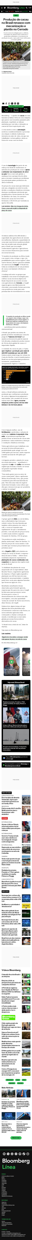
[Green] (16, 1017)
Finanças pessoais (6, 1210)
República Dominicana (7, 1196)
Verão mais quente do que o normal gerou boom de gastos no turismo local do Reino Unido (11, 862)
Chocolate (20, 1083)
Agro (16, 15)
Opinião (3, 1212)
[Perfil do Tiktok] (24, 1154)
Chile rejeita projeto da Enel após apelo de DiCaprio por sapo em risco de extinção (11, 1026)
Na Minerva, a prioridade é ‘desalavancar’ (11, 905)
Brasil (24, 1080)
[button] (3, 103)
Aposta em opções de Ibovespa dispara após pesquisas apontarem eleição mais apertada (10, 932)
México (3, 1179)
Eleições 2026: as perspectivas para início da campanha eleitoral (11, 983)
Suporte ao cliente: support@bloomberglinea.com (14, 1234)
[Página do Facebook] (4, 1154)
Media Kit (4, 1225)
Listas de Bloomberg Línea (8, 1205)
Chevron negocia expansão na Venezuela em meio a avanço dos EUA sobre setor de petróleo (23, 1128)
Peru (3, 1186)
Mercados (4, 1203)
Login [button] (29, 7)
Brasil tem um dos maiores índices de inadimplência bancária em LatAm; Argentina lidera (11, 941)
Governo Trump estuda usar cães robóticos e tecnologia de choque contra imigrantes (10, 839)
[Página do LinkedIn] (20, 1154)
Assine (3, 1221)
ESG (3, 1209)
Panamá (3, 1189)
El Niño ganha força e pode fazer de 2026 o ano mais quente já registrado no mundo (11, 1054)
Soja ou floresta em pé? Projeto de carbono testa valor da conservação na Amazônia (11, 1035)
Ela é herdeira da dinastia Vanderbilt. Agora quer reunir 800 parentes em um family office (10, 800)
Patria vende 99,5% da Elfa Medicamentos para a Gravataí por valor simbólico (11, 811)
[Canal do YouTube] (12, 1154)
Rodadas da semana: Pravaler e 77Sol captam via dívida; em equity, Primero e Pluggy (14, 703)
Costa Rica (4, 1192)
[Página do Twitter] (8, 1154)
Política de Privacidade (7, 1224)
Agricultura (11, 1083)
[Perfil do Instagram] (16, 1154)
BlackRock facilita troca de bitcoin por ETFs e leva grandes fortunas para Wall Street (11, 884)
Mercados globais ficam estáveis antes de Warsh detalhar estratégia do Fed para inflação (11, 913)
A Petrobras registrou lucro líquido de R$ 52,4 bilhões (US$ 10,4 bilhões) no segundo (11, 991)
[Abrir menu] (2, 8)
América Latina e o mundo (8, 1176)
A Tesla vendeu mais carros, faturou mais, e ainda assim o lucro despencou (10, 1009)
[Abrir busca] (26, 8)
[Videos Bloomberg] (16, 970)
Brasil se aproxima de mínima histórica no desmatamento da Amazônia (9, 1063)
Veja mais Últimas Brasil (16, 682)
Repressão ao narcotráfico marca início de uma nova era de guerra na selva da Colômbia (11, 850)
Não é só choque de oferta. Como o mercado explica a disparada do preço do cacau (15, 208)
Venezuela (4, 1183)
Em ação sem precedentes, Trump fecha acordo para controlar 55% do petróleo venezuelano (15, 748)
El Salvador (4, 1193)
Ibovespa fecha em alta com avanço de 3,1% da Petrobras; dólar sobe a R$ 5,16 (11, 923)
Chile (3, 1184)
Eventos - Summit (6, 1231)
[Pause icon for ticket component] (2, 12)
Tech (3, 1206)
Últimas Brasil (10, 1080)
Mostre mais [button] (16, 1138)
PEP (13, 551)
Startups (4, 1208)
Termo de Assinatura (6, 1222)
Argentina (4, 1180)
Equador (4, 1187)
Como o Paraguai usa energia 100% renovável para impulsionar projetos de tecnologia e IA (11, 1072)
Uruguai (3, 1190)
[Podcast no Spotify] (28, 1154)
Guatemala (4, 1194)
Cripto (3, 1215)
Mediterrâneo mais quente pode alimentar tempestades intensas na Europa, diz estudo (11, 1044)
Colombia (4, 1181)
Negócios (4, 1202)
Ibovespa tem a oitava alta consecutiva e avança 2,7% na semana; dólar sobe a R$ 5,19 (11, 898)
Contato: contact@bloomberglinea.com (11, 1233)
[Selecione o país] (5, 8)
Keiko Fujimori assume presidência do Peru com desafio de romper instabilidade (11, 1000)
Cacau (17, 1080)
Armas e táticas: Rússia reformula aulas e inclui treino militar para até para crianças (15, 726)
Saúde (3, 1213)
